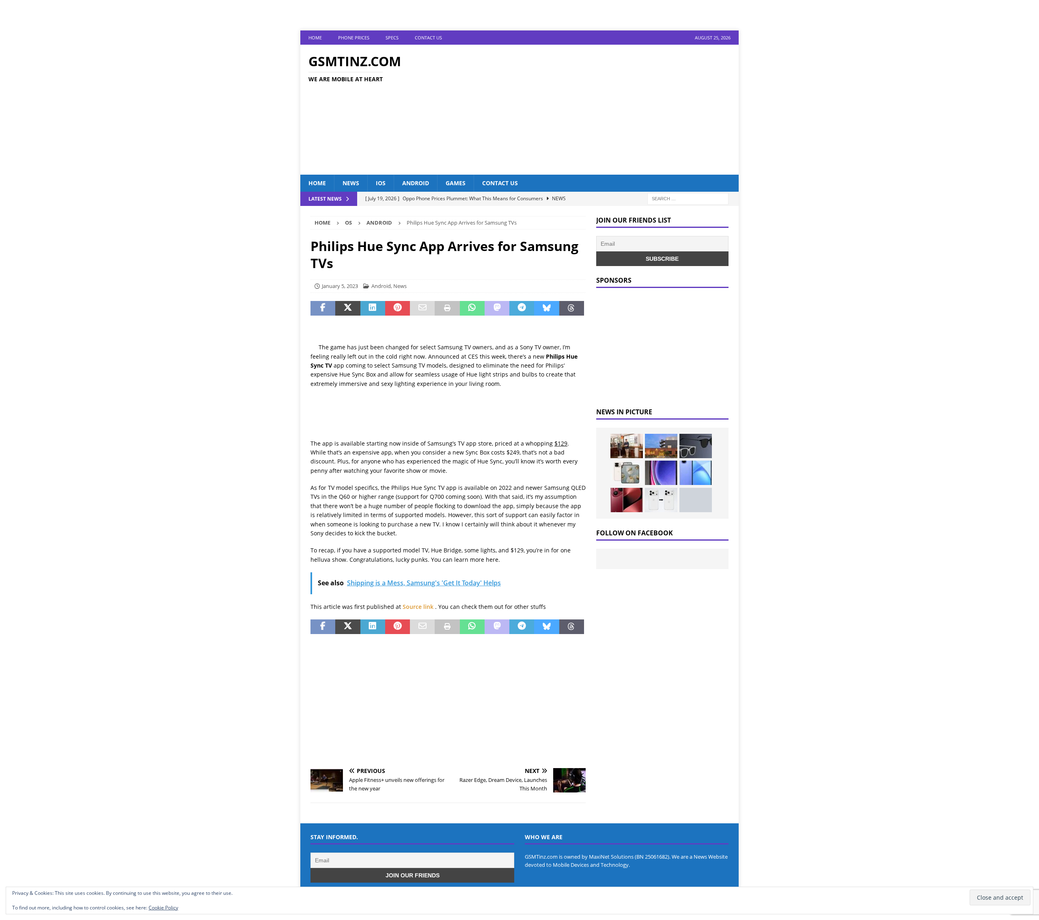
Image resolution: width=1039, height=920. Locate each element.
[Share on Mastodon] (497, 308)
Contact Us (428, 38)
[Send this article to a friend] (422, 308)
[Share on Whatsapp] (472, 308)
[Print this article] (447, 308)
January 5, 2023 (340, 286)
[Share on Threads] (571, 308)
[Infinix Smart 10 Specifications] (695, 473)
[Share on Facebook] (322, 308)
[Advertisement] (590, 110)
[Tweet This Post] (347, 308)
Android (415, 183)
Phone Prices (353, 38)
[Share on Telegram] (521, 308)
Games (456, 183)
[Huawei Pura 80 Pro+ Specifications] (626, 500)
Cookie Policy (163, 907)
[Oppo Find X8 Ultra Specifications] (695, 500)
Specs (392, 38)
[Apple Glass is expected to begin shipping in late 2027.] (695, 446)
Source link (419, 606)
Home (315, 38)
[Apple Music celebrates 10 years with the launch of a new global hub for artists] (661, 446)
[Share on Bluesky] (546, 308)
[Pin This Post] (397, 308)
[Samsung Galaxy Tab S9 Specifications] (661, 473)
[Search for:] (688, 198)
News (351, 183)
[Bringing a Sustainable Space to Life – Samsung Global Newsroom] (626, 446)
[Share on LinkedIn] (372, 308)
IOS (381, 183)
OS (348, 222)
